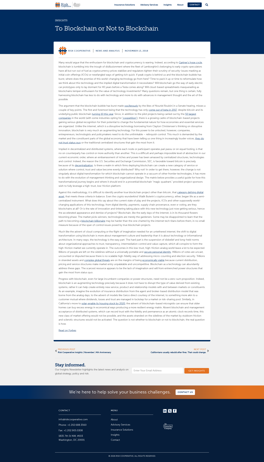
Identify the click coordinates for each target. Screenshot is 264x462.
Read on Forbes (67, 330)
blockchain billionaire (93, 220)
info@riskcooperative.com (73, 419)
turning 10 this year (102, 114)
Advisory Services (149, 4)
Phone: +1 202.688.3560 (72, 424)
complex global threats (97, 260)
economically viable (153, 260)
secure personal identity (157, 251)
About (180, 4)
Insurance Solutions (124, 4)
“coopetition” (129, 118)
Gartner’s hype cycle (190, 62)
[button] (206, 5)
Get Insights (197, 370)
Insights (167, 4)
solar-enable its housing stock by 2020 (103, 303)
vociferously (131, 105)
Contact (195, 5)
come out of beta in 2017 (163, 109)
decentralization (84, 165)
